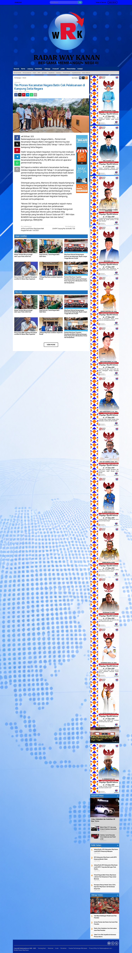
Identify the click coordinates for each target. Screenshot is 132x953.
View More (51, 345)
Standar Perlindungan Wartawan (78, 948)
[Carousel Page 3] (115, 741)
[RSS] (86, 77)
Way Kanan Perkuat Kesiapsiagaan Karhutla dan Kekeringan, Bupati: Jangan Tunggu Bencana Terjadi (75, 256)
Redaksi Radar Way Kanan (21, 950)
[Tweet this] (20, 94)
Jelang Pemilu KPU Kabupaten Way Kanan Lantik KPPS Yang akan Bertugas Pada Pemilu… (106, 867)
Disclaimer (63, 948)
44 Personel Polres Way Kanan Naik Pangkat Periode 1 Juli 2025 (32, 228)
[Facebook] (80, 77)
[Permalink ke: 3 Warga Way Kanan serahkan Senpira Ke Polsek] (51, 268)
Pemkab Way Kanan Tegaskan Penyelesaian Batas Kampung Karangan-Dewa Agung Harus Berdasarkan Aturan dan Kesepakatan (75, 335)
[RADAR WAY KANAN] (66, 36)
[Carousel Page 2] (114, 741)
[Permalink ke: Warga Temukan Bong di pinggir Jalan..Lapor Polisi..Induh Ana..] (26, 246)
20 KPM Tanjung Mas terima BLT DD (63, 227)
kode (56, 948)
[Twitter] (83, 77)
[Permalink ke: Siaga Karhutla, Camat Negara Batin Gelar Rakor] (51, 246)
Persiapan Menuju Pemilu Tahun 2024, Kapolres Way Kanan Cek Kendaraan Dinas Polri (105, 886)
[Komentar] (35, 94)
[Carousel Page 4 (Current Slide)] (116, 741)
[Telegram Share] (27, 94)
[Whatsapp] (31, 94)
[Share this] (16, 94)
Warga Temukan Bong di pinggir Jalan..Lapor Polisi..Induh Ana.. (23, 311)
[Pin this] (23, 94)
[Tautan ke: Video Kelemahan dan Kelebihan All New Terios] (104, 807)
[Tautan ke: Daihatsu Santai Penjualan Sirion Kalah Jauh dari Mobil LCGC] (95, 836)
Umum (20, 91)
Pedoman (50, 948)
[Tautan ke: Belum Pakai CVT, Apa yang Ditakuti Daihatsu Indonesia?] (95, 828)
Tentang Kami (42, 948)
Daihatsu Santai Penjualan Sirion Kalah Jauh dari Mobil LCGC (108, 837)
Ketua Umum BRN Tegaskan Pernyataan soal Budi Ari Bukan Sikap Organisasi (25, 333)
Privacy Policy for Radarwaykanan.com (100, 948)
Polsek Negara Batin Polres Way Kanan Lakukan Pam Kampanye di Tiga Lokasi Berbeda (105, 877)
